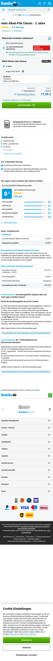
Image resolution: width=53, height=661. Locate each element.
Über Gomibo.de (8, 537)
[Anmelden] (39, 3)
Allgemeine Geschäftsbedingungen (19, 541)
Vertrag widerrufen (20, 539)
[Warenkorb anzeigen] (49, 3)
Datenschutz (20, 537)
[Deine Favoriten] (44, 3)
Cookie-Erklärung (29, 634)
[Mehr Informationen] (23, 71)
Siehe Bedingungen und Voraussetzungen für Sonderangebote (25, 333)
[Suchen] (49, 10)
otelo (3, 19)
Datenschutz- (14, 634)
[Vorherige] (3, 409)
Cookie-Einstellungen (43, 537)
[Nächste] (49, 409)
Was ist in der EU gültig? (12, 154)
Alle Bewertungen (10, 223)
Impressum (30, 537)
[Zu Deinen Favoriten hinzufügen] (49, 38)
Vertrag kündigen (33, 539)
